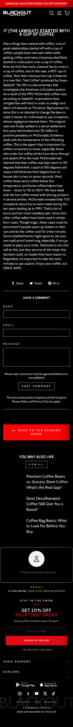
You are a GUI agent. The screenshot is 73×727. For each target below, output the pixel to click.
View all (36, 464)
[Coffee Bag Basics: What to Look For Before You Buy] (13, 523)
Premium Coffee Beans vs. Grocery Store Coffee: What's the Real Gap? (47, 482)
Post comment (36, 386)
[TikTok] (53, 693)
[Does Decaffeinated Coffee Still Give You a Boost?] (13, 501)
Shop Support (17, 661)
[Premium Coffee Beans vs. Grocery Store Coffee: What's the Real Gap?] (13, 479)
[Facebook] (28, 693)
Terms (37, 701)
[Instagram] (20, 693)
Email (8, 325)
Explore (11, 671)
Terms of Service (43, 401)
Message (11, 343)
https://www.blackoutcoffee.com (39, 572)
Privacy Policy (20, 401)
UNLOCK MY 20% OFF (36, 640)
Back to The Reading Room (39, 432)
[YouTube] (36, 693)
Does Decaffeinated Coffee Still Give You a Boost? (44, 504)
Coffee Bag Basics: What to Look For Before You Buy (46, 526)
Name (8, 306)
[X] (45, 693)
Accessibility (50, 701)
